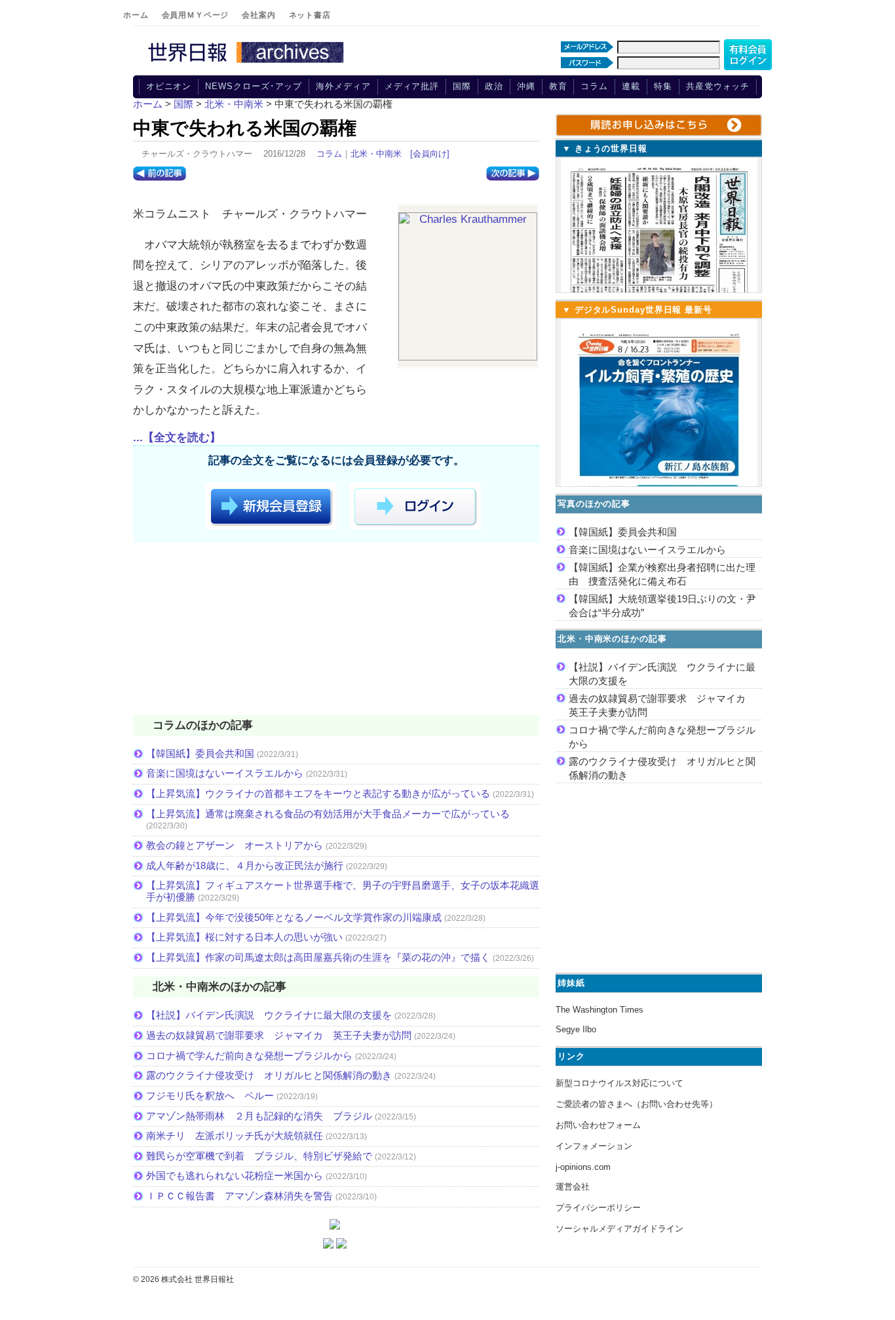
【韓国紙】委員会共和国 (200, 753)
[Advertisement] (336, 631)
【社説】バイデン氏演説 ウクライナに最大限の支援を (269, 1014)
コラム (594, 86)
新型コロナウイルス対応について (619, 1083)
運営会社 (573, 1187)
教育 (558, 86)
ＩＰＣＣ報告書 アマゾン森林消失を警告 (239, 1195)
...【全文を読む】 (177, 437)
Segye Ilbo (576, 1029)
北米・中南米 (376, 154)
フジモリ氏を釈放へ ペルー (210, 1095)
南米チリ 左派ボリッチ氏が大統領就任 (234, 1135)
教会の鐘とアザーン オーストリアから (234, 845)
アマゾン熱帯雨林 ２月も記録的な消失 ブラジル (259, 1115)
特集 (663, 86)
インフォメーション (594, 1146)
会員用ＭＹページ (195, 15)
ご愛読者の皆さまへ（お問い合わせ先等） (636, 1104)
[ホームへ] (247, 63)
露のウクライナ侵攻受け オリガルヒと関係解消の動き (269, 1075)
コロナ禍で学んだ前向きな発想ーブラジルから (249, 1055)
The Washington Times (599, 1010)
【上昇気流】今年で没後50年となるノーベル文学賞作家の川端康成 (294, 917)
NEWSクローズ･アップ (253, 86)
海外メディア (343, 86)
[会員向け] (429, 154)
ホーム (136, 15)
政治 (494, 86)
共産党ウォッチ (718, 86)
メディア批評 (412, 86)
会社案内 (258, 15)
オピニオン (169, 86)
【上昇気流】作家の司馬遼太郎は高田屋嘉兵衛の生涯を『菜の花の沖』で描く (318, 957)
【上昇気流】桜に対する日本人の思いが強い (244, 936)
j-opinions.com (583, 1167)
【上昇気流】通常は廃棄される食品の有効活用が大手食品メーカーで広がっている (328, 813)
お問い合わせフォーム (598, 1125)
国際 (462, 86)
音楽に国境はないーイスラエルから (224, 773)
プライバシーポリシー (598, 1208)
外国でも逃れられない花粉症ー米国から (234, 1175)
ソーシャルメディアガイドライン (619, 1228)
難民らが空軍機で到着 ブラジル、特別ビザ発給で (259, 1155)
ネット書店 (310, 15)
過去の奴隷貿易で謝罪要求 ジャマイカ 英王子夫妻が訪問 (278, 1035)
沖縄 (526, 86)
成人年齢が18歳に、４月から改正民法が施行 (244, 865)
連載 (631, 86)
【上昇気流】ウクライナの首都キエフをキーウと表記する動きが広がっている (318, 793)
